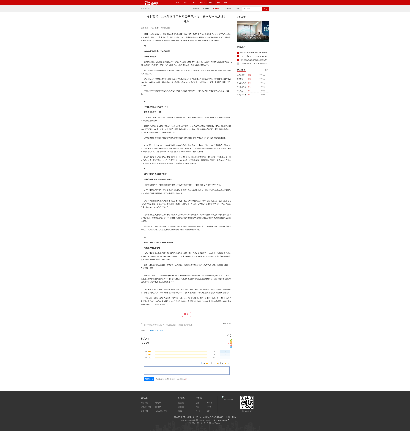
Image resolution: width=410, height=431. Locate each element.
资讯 (210, 3)
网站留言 (220, 417)
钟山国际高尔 (241, 83)
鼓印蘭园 (240, 79)
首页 (177, 3)
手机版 (234, 417)
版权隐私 (206, 417)
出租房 (202, 3)
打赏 (186, 314)
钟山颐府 (240, 91)
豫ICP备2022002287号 (221, 420)
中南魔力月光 (241, 87)
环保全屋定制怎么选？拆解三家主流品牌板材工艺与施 (258, 60)
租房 (208, 411)
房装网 (157, 28)
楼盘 (197, 403)
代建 (156, 330)
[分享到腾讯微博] (231, 347)
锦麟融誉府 (241, 75)
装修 (237, 8)
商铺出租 (210, 403)
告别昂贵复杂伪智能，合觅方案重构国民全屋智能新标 (258, 52)
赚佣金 (180, 411)
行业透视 (151, 330)
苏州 (161, 330)
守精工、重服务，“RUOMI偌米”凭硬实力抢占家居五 (257, 56)
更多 (225, 3)
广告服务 (228, 417)
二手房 (193, 3)
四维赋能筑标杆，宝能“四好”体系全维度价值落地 (256, 63)
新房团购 (181, 407)
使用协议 (198, 417)
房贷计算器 (144, 403)
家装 (218, 3)
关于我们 (184, 417)
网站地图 (213, 417)
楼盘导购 (181, 403)
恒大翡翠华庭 (241, 95)
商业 (197, 407)
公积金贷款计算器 (161, 411)
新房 (185, 3)
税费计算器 (144, 411)
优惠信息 (216, 8)
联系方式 (191, 417)
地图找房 (158, 403)
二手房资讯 (228, 8)
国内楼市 (206, 8)
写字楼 (209, 407)
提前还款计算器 (146, 407)
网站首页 (177, 417)
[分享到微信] (231, 340)
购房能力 (158, 407)
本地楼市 (196, 8)
